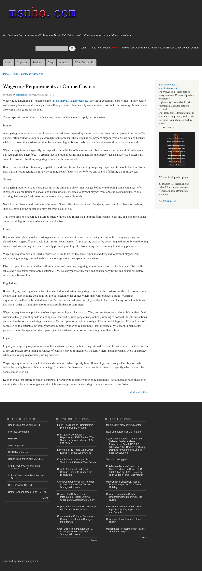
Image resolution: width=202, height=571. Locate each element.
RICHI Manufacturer (18, 452)
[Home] (42, 13)
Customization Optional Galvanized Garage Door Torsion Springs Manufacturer (76, 518)
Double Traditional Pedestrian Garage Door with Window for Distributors (74, 471)
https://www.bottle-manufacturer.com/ (168, 86)
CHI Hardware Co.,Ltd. (20, 485)
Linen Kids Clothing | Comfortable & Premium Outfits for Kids (76, 426)
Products (38, 62)
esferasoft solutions (18, 431)
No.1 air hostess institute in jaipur (124, 431)
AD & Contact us (167, 200)
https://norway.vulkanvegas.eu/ (70, 100)
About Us (64, 62)
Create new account (100, 47)
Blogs (51, 62)
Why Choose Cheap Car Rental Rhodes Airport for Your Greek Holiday (123, 484)
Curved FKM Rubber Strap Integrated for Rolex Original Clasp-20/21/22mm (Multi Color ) (76, 496)
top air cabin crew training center (123, 424)
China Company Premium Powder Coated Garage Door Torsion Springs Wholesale (75, 484)
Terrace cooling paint (117, 459)
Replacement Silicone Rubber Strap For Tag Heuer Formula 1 (76, 508)
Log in (83, 47)
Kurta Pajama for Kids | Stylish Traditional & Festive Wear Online (76, 461)
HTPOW (12, 438)
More (45, 497)
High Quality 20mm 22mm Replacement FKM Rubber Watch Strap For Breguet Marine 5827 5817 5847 (76, 439)
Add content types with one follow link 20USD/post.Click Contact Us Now (160, 47)
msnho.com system (27, 561)
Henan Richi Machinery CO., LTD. (26, 424)
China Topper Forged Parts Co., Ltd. (27, 491)
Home (8, 62)
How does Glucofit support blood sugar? (123, 520)
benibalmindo (22, 94)
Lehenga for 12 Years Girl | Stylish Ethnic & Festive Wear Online (75, 451)
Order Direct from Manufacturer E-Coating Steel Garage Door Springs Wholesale (75, 531)
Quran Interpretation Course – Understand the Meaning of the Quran (124, 496)
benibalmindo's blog (32, 74)
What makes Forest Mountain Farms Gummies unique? (125, 530)
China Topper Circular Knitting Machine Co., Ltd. (24, 467)
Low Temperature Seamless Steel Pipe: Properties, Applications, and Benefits (124, 509)
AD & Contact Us (84, 62)
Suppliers (22, 62)
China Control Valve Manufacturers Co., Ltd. (27, 477)
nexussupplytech (17, 445)
